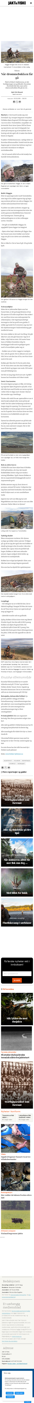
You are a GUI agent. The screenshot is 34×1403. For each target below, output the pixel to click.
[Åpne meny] (31, 3)
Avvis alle (9, 1393)
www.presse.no (17, 1336)
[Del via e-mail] (19, 101)
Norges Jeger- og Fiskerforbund (17, 1363)
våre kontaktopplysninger (18, 1295)
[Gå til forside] (17, 3)
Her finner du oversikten (9, 1341)
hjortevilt (8, 760)
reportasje (26, 760)
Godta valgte (19, 1393)
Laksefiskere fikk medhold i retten (25, 1116)
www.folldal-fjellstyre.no (14, 754)
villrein (17, 760)
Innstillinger (27, 1401)
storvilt (12, 763)
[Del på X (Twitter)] (17, 101)
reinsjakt (21, 763)
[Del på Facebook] (14, 101)
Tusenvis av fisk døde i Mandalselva (8, 1116)
